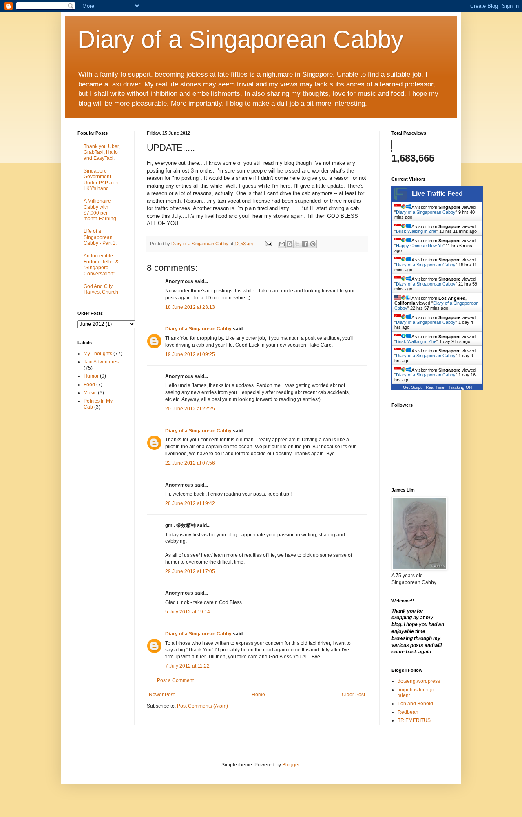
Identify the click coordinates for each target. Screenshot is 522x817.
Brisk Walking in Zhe (416, 231)
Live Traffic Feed (437, 193)
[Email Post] (268, 243)
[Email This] (282, 244)
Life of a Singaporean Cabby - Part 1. (100, 237)
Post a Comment (175, 680)
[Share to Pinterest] (313, 244)
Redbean (408, 712)
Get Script (412, 387)
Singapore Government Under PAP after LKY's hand (101, 179)
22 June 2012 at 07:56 (190, 463)
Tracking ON (460, 387)
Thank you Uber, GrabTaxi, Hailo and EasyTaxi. (102, 152)
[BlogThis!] (289, 244)
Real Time (435, 387)
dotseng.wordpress (419, 681)
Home (258, 694)
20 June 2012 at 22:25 (190, 409)
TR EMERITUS (414, 720)
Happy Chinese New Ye (419, 245)
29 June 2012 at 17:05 (190, 571)
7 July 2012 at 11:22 (187, 666)
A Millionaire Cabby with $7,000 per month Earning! (100, 209)
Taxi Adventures (101, 362)
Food (89, 384)
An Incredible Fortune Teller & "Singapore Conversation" (101, 264)
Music (90, 393)
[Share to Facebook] (305, 244)
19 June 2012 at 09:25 (190, 354)
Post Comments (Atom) (202, 706)
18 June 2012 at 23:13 (190, 307)
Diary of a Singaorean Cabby (198, 329)
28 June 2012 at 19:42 (190, 503)
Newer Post (162, 694)
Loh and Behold (415, 703)
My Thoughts (98, 353)
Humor (91, 376)
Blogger (290, 765)
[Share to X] (297, 244)
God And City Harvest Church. (101, 289)
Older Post (353, 694)
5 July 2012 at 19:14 (187, 612)
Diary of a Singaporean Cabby (240, 39)
